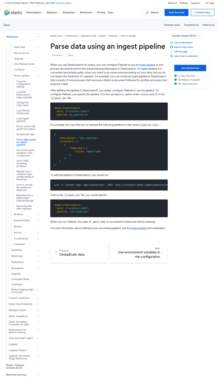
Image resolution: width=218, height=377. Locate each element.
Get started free (190, 68)
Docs (110, 12)
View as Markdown (183, 42)
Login (211, 3)
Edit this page (180, 51)
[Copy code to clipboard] (163, 108)
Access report (63, 3)
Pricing (101, 12)
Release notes (172, 24)
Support (195, 3)
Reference (208, 24)
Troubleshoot (191, 24)
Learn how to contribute (186, 55)
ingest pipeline (147, 64)
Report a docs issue (183, 46)
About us (172, 3)
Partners (184, 3)
